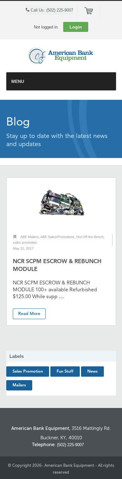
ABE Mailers (29, 237)
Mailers (19, 385)
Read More (29, 314)
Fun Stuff (65, 371)
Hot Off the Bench (90, 237)
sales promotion (25, 242)
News (92, 371)
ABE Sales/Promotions (57, 237)
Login (75, 26)
